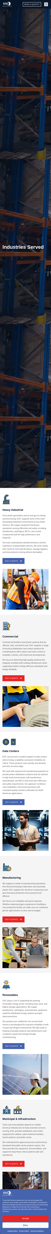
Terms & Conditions (37, 1231)
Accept (25, 1218)
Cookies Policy (12, 1231)
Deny (25, 1225)
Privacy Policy (24, 1231)
